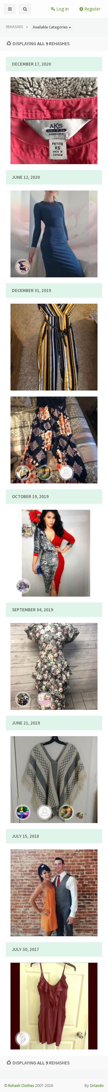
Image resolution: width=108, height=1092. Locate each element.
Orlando (97, 1085)
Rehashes (14, 26)
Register (91, 9)
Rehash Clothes (21, 1085)
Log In (62, 9)
